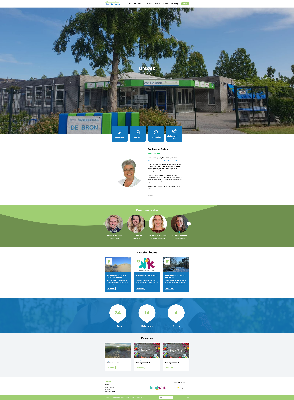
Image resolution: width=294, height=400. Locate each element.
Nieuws (157, 4)
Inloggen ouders (140, 398)
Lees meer (111, 288)
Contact (185, 4)
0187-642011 (108, 389)
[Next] (189, 224)
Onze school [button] (137, 4)
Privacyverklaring (130, 398)
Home (129, 4)
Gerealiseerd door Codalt (117, 398)
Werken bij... (174, 4)
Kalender (165, 4)
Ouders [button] (148, 4)
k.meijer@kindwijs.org (110, 391)
